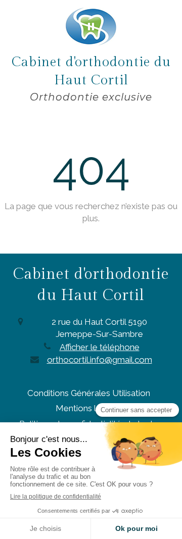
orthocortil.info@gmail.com (99, 360)
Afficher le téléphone (100, 347)
